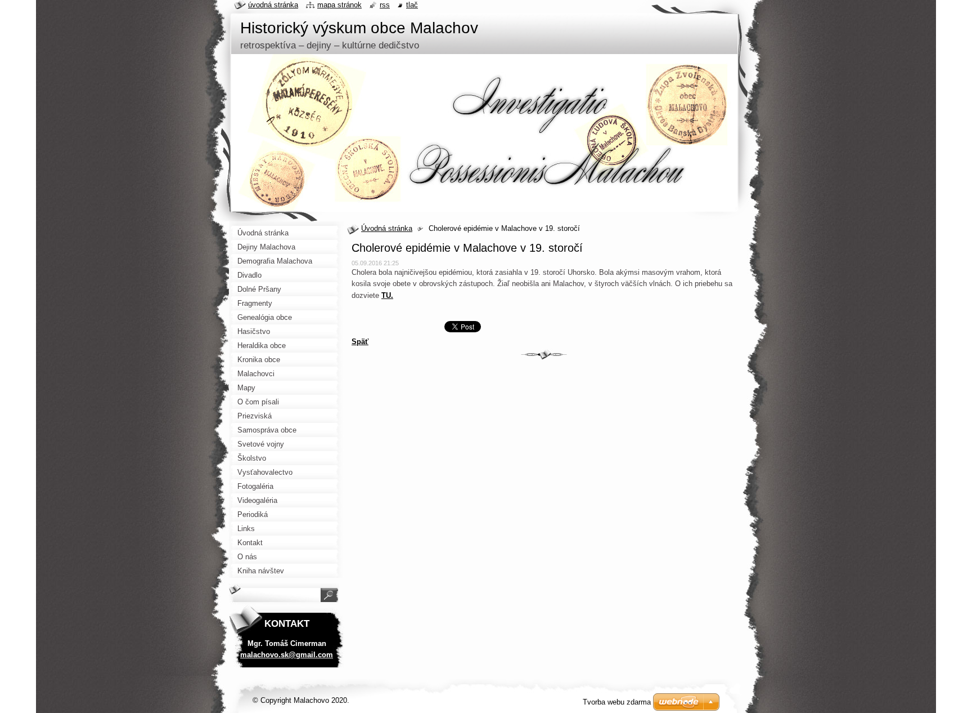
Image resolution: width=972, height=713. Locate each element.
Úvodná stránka (386, 228)
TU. (387, 295)
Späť (360, 341)
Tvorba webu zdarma (617, 702)
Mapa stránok (339, 5)
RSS (385, 5)
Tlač (412, 5)
